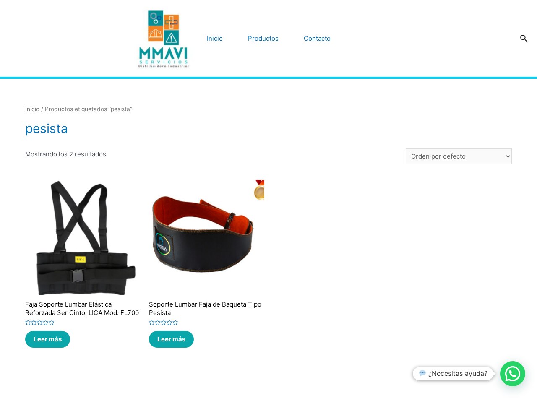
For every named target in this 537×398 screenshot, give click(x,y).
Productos (263, 38)
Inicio (215, 38)
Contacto (317, 38)
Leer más (48, 339)
